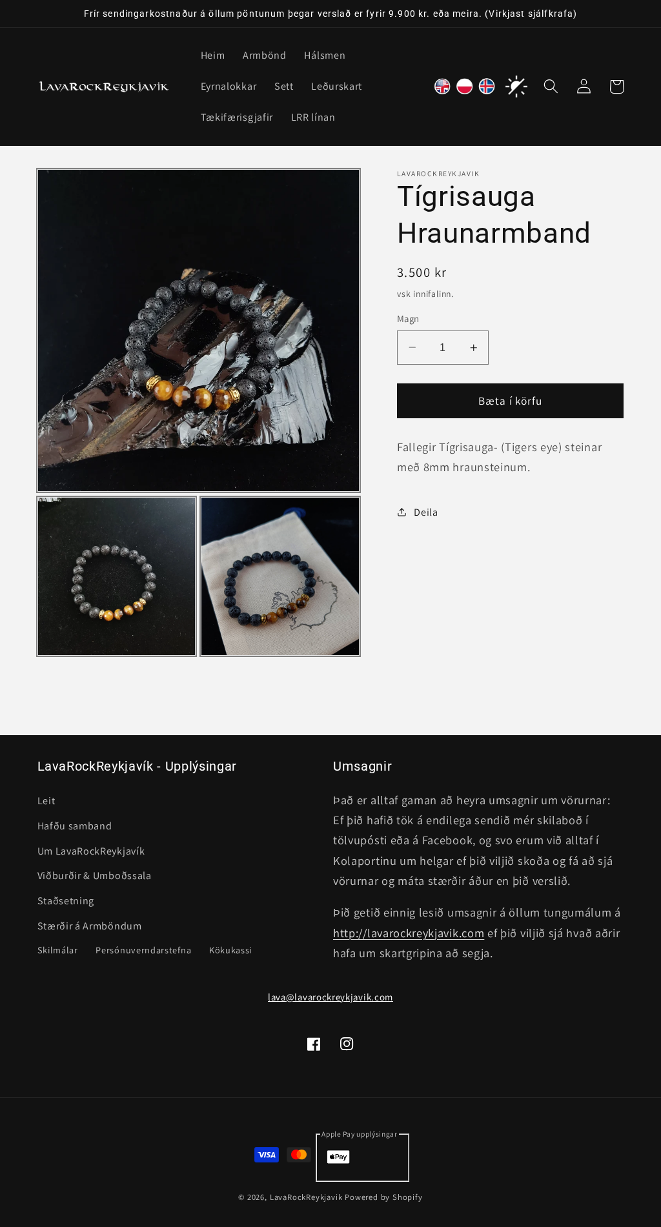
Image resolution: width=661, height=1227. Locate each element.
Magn (408, 318)
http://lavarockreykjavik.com (408, 932)
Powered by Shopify (384, 1197)
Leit (46, 800)
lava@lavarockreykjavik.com (330, 997)
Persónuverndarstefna (143, 950)
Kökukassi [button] (230, 950)
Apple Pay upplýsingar (359, 1134)
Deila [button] (426, 512)
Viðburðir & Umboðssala (94, 875)
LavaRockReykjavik (306, 1197)
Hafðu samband (74, 826)
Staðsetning (66, 901)
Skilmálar (57, 950)
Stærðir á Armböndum (89, 926)
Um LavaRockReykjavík (91, 851)
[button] (551, 86)
